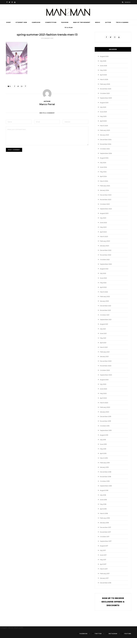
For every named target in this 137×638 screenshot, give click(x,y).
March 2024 (104, 181)
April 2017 (103, 564)
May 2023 (103, 227)
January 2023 (104, 246)
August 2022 (104, 269)
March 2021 (104, 347)
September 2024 (106, 153)
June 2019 (103, 444)
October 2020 (105, 370)
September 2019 (106, 430)
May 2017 (103, 559)
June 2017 (103, 555)
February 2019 (105, 462)
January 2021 (104, 356)
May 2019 (103, 449)
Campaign (36, 22)
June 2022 (103, 278)
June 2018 (103, 499)
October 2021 (104, 315)
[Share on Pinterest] (25, 86)
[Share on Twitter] (18, 86)
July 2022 (103, 273)
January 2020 (104, 412)
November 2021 (105, 310)
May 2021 (103, 338)
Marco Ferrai (47, 104)
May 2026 (103, 70)
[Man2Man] (68, 12)
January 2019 (104, 467)
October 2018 (104, 481)
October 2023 (105, 204)
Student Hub (21, 22)
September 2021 (105, 319)
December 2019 (105, 416)
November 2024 (105, 144)
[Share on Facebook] (14, 86)
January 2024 (104, 190)
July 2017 (103, 550)
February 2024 (105, 186)
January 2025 (104, 135)
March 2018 (104, 513)
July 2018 (103, 495)
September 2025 (106, 98)
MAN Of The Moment (81, 22)
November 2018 (105, 476)
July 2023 (103, 218)
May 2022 (103, 282)
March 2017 (104, 569)
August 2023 (104, 213)
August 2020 (104, 379)
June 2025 (103, 112)
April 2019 (103, 453)
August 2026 (104, 56)
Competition (50, 22)
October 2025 (105, 93)
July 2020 (103, 384)
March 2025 (104, 125)
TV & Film (68, 27)
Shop (8, 22)
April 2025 (103, 121)
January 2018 (104, 522)
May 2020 (103, 393)
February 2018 (105, 518)
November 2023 (105, 199)
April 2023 (103, 232)
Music (97, 22)
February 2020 (105, 407)
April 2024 (103, 176)
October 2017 (104, 536)
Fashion (64, 22)
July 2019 (103, 439)
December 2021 (105, 306)
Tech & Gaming (122, 22)
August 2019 (104, 435)
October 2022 (105, 259)
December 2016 (105, 583)
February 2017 (104, 573)
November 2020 (105, 366)
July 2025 (103, 107)
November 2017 (105, 532)
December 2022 (105, 250)
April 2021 (103, 342)
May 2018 (103, 504)
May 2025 (103, 116)
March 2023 (104, 236)
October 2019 (104, 426)
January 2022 (104, 301)
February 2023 (105, 241)
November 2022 (105, 255)
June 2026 (103, 65)
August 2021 (104, 324)
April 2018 (103, 509)
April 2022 (103, 287)
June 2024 (103, 167)
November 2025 (105, 89)
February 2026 (105, 84)
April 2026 (103, 75)
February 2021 (104, 352)
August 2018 (104, 490)
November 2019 (105, 421)
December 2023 (105, 195)
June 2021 (103, 333)
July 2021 (103, 329)
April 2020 (103, 398)
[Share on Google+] (21, 86)
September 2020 (106, 375)
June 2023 (103, 222)
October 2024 (105, 149)
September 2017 (105, 541)
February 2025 (105, 130)
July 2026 (103, 61)
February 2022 (105, 296)
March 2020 (104, 402)
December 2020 (106, 361)
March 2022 (104, 292)
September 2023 (106, 209)
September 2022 (106, 264)
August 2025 (104, 102)
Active (108, 22)
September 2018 (106, 486)
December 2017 (105, 527)
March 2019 (104, 458)
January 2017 (104, 578)
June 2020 (103, 389)
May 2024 (103, 172)
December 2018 (105, 472)
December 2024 (105, 139)
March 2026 (104, 79)
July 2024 (103, 162)
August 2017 (104, 546)
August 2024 (104, 158)
